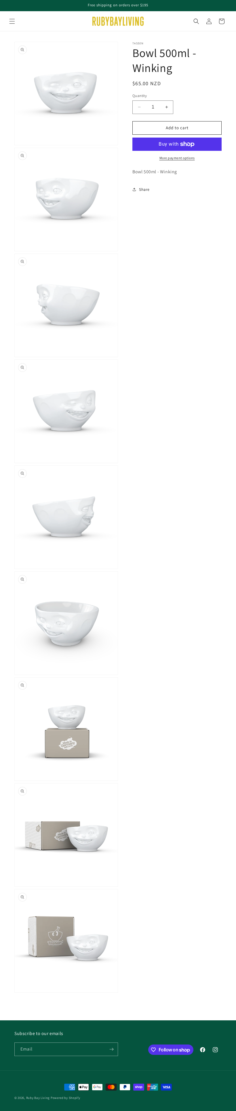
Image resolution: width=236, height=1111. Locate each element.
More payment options (177, 158)
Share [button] (144, 189)
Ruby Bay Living (38, 1098)
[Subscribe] (111, 1049)
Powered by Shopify (65, 1098)
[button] (12, 21)
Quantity (139, 95)
